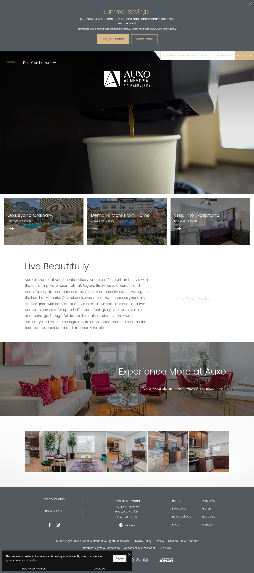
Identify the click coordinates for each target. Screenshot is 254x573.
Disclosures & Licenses (183, 541)
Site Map (165, 548)
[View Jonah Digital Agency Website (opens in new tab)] (166, 561)
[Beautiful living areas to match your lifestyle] (127, 451)
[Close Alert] (250, 4)
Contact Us (99, 568)
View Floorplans (158, 388)
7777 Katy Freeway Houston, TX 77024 (127, 509)
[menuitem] (185, 501)
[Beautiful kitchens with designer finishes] (45, 451)
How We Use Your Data (34, 568)
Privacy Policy (143, 541)
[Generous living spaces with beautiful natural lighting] (86, 451)
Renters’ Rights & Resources (101, 548)
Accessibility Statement (139, 548)
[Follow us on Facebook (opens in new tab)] (50, 525)
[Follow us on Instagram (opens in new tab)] (58, 525)
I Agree (120, 558)
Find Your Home (36, 62)
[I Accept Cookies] (129, 554)
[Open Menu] (11, 62)
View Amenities (201, 388)
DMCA (160, 541)
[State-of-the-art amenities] (168, 451)
